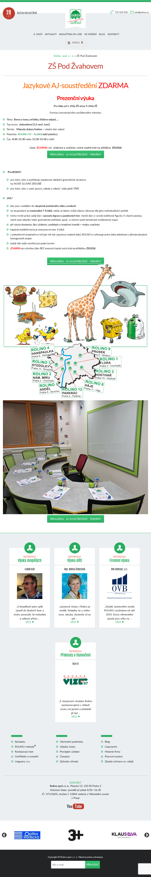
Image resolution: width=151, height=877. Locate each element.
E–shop (38, 34)
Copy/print (111, 746)
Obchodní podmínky (71, 741)
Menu (76, 42)
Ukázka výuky (67, 746)
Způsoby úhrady (69, 761)
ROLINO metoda (25, 746)
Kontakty (113, 34)
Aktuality (51, 34)
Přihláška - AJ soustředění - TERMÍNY (75, 154)
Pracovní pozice (113, 756)
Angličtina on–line (70, 34)
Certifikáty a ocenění (26, 756)
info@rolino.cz (142, 12)
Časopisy (65, 756)
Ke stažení (90, 34)
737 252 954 (121, 12)
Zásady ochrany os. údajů (119, 761)
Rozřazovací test (24, 751)
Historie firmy (112, 751)
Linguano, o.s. (22, 761)
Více (28, 622)
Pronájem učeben (70, 751)
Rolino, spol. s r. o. (64, 56)
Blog (102, 34)
